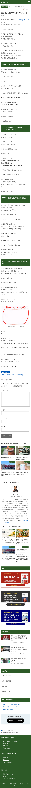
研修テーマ (6, 743)
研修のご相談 (6, 748)
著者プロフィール (8, 774)
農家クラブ (4, 2)
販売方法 (20, 374)
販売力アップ (5, 6)
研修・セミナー (11, 374)
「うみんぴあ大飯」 (21, 20)
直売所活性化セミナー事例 (11, 707)
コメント (4, 390)
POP (4, 374)
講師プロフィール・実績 (10, 741)
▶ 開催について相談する (15, 720)
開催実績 (5, 746)
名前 (3, 410)
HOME (3, 730)
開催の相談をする (8, 709)
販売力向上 (6, 757)
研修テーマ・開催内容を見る (11, 704)
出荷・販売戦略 (6, 681)
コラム (5, 764)
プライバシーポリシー (9, 778)
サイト (3, 426)
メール (4, 418)
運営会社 (5, 776)
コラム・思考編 (6, 675)
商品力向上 (5, 686)
